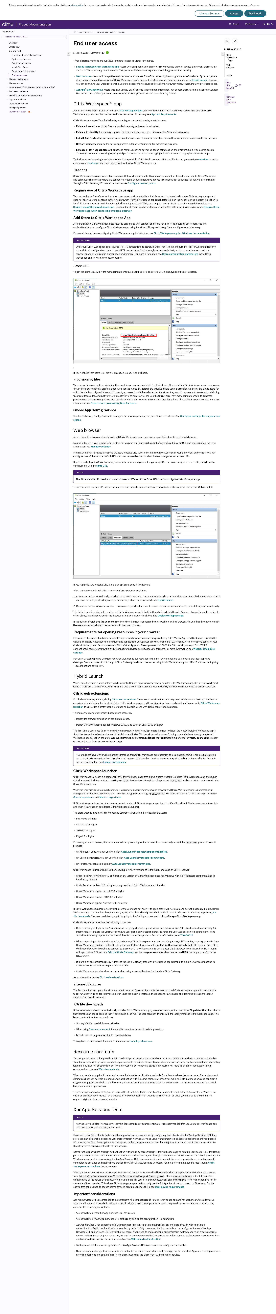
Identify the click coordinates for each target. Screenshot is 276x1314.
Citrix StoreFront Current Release (111, 32)
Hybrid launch (165, 600)
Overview (13, 43)
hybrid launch (199, 80)
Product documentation (35, 24)
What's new (14, 47)
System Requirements (163, 114)
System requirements (21, 59)
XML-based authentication (145, 1239)
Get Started (15, 51)
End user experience (18, 91)
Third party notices (17, 108)
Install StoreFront (20, 67)
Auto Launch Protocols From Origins (144, 857)
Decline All (255, 13)
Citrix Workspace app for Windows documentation (182, 233)
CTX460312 (186, 935)
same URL (101, 465)
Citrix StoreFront (86, 32)
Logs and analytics (17, 99)
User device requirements (169, 1187)
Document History (17, 112)
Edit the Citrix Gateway (121, 952)
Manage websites (101, 446)
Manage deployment (18, 79)
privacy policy (76, 5)
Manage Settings (209, 13)
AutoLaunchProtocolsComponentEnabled (144, 851)
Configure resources (21, 63)
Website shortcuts (108, 1069)
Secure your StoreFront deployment (25, 95)
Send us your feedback (231, 100)
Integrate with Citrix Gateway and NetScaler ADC (32, 87)
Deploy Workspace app (170, 615)
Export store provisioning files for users (113, 403)
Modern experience (110, 797)
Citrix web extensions (124, 699)
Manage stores (16, 83)
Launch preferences (114, 762)
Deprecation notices (18, 104)
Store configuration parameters (180, 254)
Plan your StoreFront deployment (27, 55)
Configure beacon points (142, 183)
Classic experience (83, 797)
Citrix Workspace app (130, 110)
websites (203, 159)
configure (93, 163)
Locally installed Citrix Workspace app (97, 66)
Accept (234, 13)
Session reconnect (99, 1029)
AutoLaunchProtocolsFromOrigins (131, 864)
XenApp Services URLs (89, 89)
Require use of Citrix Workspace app (93, 207)
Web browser (83, 76)
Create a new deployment (23, 71)
